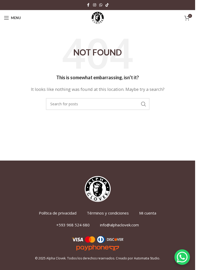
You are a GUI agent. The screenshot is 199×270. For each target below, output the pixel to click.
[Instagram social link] (94, 5)
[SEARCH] (144, 104)
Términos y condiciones (108, 213)
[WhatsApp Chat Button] (182, 257)
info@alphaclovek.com (119, 224)
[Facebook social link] (88, 5)
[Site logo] (97, 17)
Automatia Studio (146, 258)
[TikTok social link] (107, 5)
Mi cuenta (147, 213)
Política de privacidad (57, 213)
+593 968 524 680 (73, 224)
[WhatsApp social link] (101, 5)
